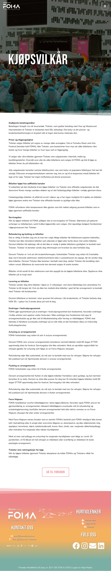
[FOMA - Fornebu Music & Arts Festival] (11, 6)
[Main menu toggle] (105, 6)
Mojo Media (86, 567)
